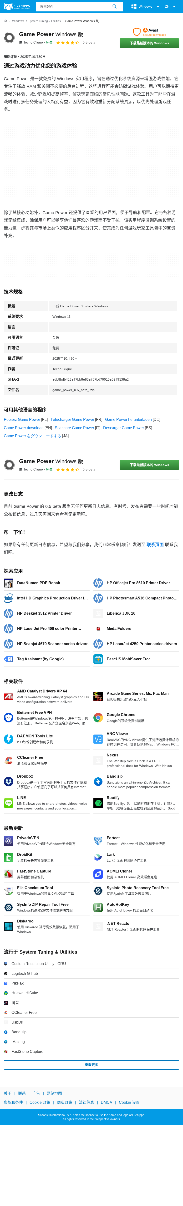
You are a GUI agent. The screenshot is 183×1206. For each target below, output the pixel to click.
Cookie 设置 (129, 1102)
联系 (22, 1093)
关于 (7, 1093)
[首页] (6, 21)
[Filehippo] (17, 6)
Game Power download (24, 428)
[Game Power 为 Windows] (9, 38)
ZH (167, 6)
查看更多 (91, 1065)
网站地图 (54, 1093)
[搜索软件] (114, 6)
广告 (36, 1093)
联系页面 (155, 544)
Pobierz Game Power (22, 419)
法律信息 (86, 1102)
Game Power (51, 34)
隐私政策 (64, 1102)
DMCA (106, 1102)
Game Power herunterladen (128, 419)
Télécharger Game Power (72, 419)
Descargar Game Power (123, 428)
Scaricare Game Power (74, 428)
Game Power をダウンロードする (32, 436)
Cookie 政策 (40, 1102)
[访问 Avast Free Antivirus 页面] (149, 32)
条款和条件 (13, 1102)
